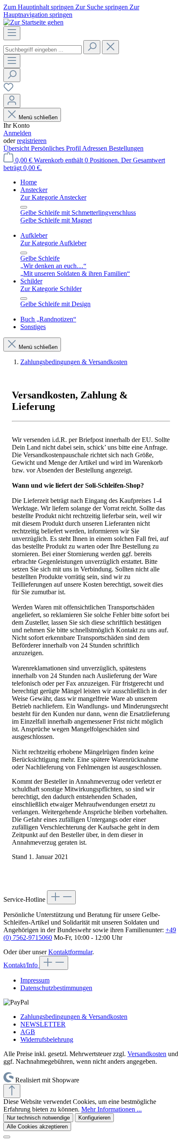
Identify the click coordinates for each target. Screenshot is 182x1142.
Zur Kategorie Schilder (51, 288)
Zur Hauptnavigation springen (71, 10)
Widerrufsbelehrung (46, 1039)
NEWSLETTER (43, 1024)
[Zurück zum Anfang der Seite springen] (11, 1091)
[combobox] (42, 49)
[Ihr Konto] (11, 101)
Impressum (35, 980)
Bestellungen (126, 148)
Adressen (95, 148)
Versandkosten (146, 1053)
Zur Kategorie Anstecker (53, 197)
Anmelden (17, 133)
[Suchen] (91, 47)
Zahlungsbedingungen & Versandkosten (73, 1016)
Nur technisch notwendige (38, 1118)
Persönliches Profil (56, 148)
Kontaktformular (70, 951)
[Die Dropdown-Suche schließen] (110, 47)
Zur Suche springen (102, 7)
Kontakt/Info (21, 965)
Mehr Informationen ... (111, 1109)
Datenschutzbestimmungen (56, 987)
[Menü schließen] (23, 207)
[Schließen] (6, 1137)
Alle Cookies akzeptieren (37, 1126)
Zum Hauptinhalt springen (39, 7)
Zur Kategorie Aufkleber (53, 243)
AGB (27, 1031)
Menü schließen (38, 117)
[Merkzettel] (8, 89)
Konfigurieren (94, 1118)
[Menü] (11, 33)
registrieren (32, 140)
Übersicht (17, 148)
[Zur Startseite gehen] (33, 22)
